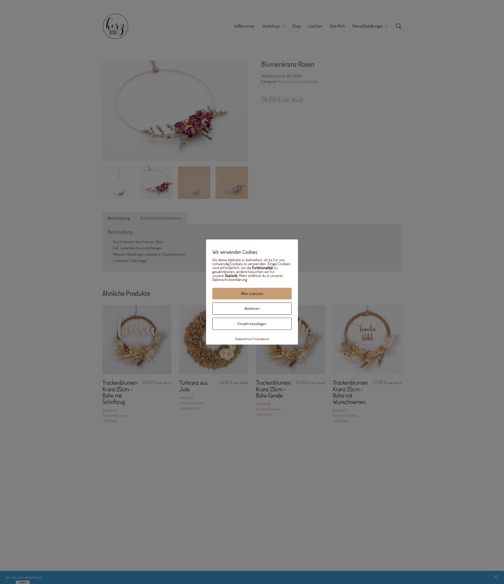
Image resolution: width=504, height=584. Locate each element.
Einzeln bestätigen (252, 323)
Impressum (261, 339)
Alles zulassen (252, 293)
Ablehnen (252, 308)
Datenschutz (243, 339)
